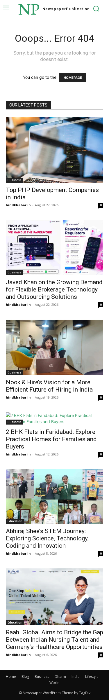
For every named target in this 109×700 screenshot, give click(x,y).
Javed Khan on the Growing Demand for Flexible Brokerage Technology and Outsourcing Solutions (54, 289)
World (54, 682)
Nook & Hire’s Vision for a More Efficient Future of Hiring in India (49, 386)
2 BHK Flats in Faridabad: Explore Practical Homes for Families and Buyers (51, 439)
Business (15, 180)
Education (15, 521)
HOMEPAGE (73, 78)
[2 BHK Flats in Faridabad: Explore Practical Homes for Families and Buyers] (54, 418)
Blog (25, 676)
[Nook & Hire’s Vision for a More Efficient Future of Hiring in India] (54, 347)
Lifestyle (92, 676)
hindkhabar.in (18, 205)
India (76, 676)
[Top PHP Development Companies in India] (54, 150)
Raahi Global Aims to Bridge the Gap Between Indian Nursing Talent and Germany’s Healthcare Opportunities (54, 639)
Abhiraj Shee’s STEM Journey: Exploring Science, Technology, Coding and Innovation (47, 538)
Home (11, 676)
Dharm (60, 676)
